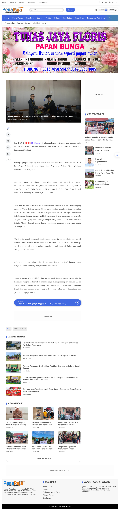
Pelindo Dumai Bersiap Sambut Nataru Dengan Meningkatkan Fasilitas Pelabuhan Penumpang (50, 344)
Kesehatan (67, 18)
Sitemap (22, 2)
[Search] (96, 10)
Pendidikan (79, 18)
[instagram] (110, 2)
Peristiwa (30, 18)
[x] (103, 2)
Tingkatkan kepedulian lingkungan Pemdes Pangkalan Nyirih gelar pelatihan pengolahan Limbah (69, 448)
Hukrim (57, 18)
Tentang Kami (48, 489)
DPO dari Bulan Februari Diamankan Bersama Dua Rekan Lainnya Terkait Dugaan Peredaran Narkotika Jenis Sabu (43, 424)
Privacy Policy (48, 495)
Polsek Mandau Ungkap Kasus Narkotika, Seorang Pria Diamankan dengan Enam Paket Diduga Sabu (16, 424)
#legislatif (36, 23)
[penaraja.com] (13, 10)
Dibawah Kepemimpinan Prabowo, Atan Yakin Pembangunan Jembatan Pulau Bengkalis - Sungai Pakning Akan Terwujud (104, 160)
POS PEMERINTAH (20, 329)
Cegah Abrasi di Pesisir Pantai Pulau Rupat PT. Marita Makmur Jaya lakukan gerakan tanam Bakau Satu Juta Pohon (104, 171)
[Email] (8, 154)
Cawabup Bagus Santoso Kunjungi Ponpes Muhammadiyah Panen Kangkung (104, 182)
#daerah (20, 23)
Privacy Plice (43, 2)
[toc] (117, 155)
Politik (48, 18)
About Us (13, 2)
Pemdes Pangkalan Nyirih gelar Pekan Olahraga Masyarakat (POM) (49, 355)
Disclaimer (32, 2)
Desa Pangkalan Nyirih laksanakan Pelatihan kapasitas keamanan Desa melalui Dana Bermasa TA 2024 (51, 379)
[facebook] (99, 2)
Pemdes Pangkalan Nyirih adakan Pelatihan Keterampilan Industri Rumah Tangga (51, 367)
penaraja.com (66, 506)
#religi (44, 23)
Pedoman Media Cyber (51, 492)
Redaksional (47, 486)
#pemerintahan (10, 23)
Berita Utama (17, 18)
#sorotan (28, 23)
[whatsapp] (106, 2)
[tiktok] (117, 2)
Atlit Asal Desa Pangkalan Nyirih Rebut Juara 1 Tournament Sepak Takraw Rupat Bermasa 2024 (52, 390)
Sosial (39, 18)
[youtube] (113, 2)
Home (4, 2)
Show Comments (44, 459)
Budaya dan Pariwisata (96, 18)
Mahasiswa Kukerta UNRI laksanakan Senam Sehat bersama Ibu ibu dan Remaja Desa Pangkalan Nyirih (17, 448)
